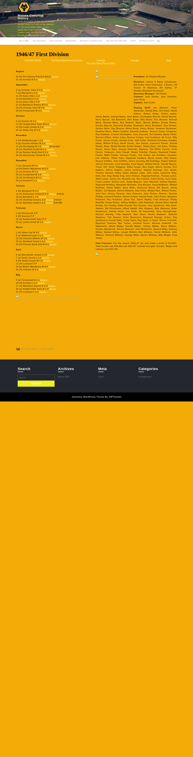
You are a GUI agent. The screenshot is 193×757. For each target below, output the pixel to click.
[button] (158, 41)
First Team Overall (33, 60)
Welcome (24, 41)
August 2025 (63, 377)
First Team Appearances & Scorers (66, 60)
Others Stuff (146, 41)
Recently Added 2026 (91, 41)
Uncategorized (144, 377)
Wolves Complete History (30, 17)
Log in (101, 377)
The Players (55, 41)
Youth (168, 60)
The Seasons (39, 41)
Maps (133, 41)
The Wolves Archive (116, 41)
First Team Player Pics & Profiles (100, 63)
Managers (71, 41)
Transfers (100, 60)
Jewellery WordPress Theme (88, 397)
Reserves (134, 60)
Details (55, 76)
